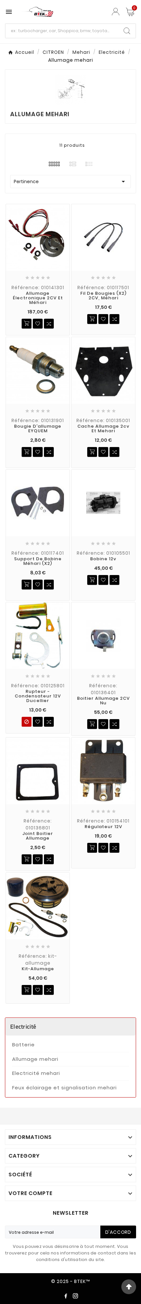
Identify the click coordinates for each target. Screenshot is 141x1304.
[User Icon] (116, 11)
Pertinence (70, 181)
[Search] (127, 30)
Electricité (23, 1026)
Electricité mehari (36, 1073)
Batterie (23, 1044)
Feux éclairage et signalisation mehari (64, 1087)
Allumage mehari (35, 1059)
